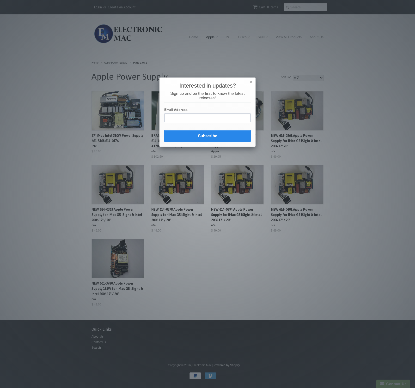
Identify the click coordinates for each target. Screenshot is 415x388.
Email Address (176, 110)
